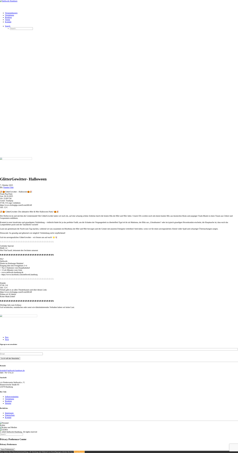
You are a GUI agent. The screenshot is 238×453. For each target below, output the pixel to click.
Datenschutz (10, 415)
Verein (7, 20)
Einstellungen (79, 452)
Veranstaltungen (11, 13)
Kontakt (8, 22)
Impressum (9, 413)
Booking (8, 17)
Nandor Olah (8, 187)
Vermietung (9, 15)
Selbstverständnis (11, 397)
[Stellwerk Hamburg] (119, 5)
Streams (8, 403)
